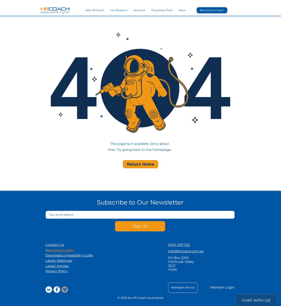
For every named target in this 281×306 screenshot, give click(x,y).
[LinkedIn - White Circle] (48, 289)
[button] (69, 255)
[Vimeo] (65, 289)
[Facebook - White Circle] (56, 289)
